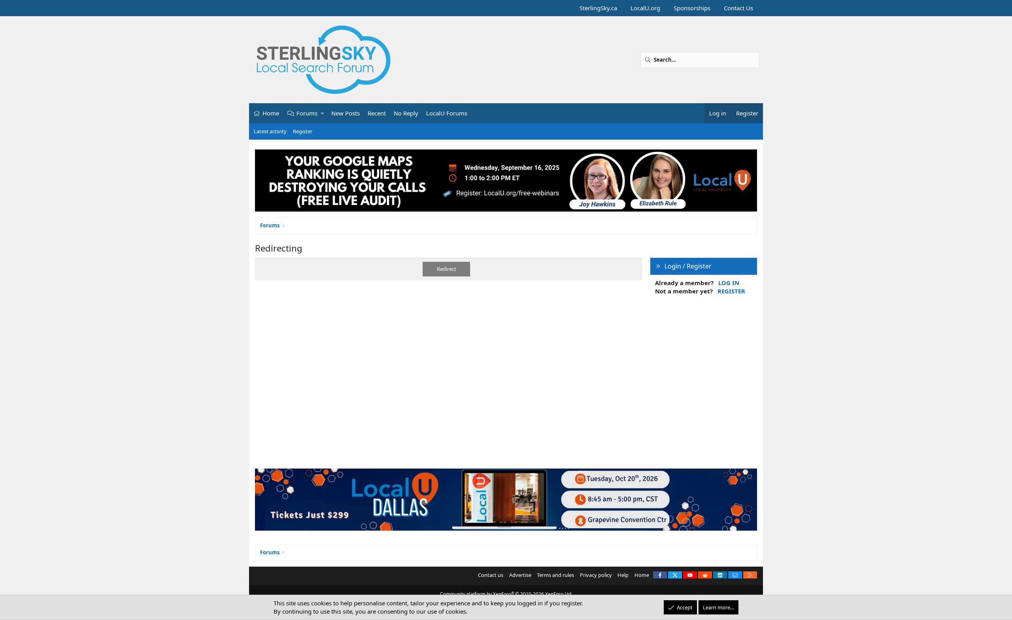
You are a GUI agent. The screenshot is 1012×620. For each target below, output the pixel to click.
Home (270, 113)
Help (623, 574)
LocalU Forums (446, 113)
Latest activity (270, 131)
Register (302, 131)
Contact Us (738, 8)
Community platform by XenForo (506, 594)
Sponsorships (692, 8)
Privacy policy (596, 574)
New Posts (345, 113)
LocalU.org (645, 8)
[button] (323, 113)
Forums (306, 113)
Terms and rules (555, 574)
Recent (377, 113)
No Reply (406, 113)
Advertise (520, 574)
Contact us (490, 574)
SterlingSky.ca (598, 8)
